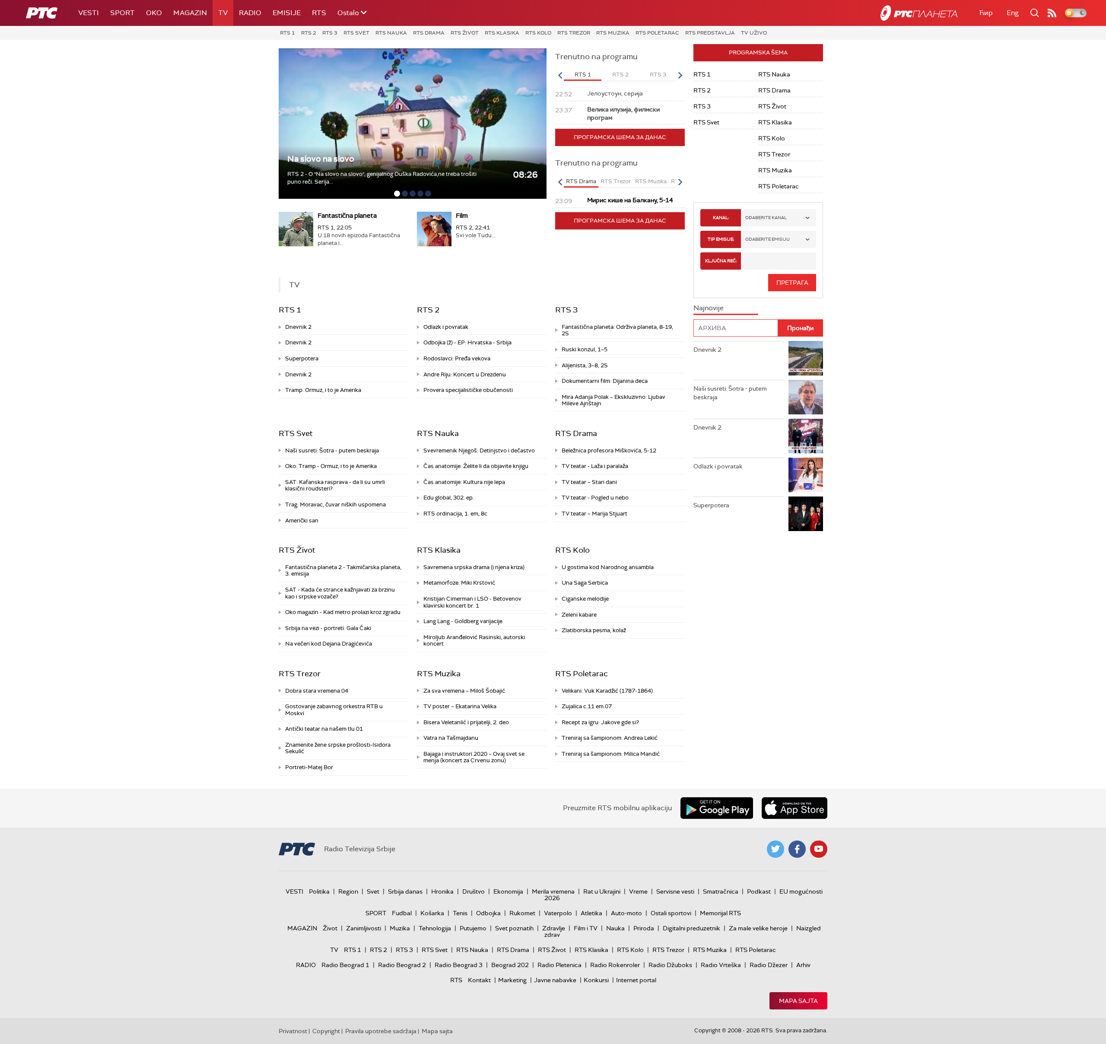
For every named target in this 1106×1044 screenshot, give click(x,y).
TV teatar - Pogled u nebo (595, 497)
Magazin (190, 12)
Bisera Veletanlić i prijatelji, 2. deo (466, 722)
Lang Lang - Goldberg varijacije (462, 621)
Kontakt (479, 980)
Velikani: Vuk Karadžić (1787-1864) (607, 690)
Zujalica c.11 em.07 (587, 706)
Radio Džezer (769, 965)
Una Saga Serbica (585, 582)
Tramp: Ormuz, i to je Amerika (323, 390)
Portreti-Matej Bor (309, 767)
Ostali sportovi (671, 913)
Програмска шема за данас (620, 137)
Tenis (460, 913)
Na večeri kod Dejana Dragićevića (328, 643)
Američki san (301, 520)
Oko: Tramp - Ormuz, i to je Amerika (331, 466)
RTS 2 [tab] (620, 74)
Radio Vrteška (721, 965)
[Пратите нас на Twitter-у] (775, 849)
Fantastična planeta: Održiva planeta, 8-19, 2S (617, 330)
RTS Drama (429, 32)
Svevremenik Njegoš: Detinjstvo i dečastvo (479, 450)
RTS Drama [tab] (581, 181)
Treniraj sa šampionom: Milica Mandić (611, 754)
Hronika (442, 891)
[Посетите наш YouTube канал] (818, 849)
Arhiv (803, 965)
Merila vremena (553, 891)
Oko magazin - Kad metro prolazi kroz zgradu (342, 612)
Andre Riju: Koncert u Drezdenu (464, 374)
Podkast (759, 891)
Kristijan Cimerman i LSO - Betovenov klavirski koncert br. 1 (472, 602)
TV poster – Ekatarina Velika (459, 706)
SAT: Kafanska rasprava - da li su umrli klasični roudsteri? (335, 485)
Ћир (986, 12)
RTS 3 (329, 32)
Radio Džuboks (670, 965)
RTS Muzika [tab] (651, 181)
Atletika (591, 913)
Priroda (643, 928)
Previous (560, 75)
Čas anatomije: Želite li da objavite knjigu (475, 466)
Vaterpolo (558, 913)
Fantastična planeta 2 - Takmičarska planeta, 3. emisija (343, 570)
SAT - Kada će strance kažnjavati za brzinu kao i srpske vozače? (340, 593)
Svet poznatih (514, 928)
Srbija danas (405, 891)
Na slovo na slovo (320, 158)
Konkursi (596, 980)
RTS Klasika (502, 32)
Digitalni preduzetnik (691, 928)
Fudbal (402, 913)
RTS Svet (356, 32)
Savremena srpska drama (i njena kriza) (473, 567)
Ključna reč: (721, 261)
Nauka (615, 928)
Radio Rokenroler (615, 965)
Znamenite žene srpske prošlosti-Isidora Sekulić (338, 748)
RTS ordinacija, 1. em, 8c (455, 513)
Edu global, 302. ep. (448, 497)
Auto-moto (626, 913)
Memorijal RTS (720, 913)
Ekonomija (508, 891)
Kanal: (721, 217)
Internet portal (636, 980)
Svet (373, 891)
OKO (154, 12)
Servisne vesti (675, 891)
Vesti (88, 12)
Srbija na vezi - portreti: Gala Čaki (328, 628)
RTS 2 (308, 32)
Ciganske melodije (585, 598)
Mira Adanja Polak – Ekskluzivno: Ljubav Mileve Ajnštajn (613, 400)
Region (348, 891)
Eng (1013, 12)
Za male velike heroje (758, 928)
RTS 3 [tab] (658, 74)
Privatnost (293, 1031)
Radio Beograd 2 (402, 965)
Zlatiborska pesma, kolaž (594, 630)
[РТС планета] (919, 13)
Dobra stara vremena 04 (316, 690)
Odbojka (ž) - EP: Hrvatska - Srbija (467, 342)
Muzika (400, 928)
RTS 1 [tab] (583, 74)
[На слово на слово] (413, 123)
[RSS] (1052, 13)
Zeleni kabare (579, 614)
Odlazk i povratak (445, 327)
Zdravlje (553, 928)
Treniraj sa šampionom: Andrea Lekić (610, 738)
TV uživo (754, 32)
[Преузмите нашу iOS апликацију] (794, 808)
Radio (250, 12)
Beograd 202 (510, 965)
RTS (319, 12)
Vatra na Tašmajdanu (450, 738)
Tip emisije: (721, 239)
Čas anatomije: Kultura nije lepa (464, 482)
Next (680, 75)
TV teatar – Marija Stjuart (594, 513)
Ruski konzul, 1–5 (584, 349)
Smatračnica (720, 891)
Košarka (432, 913)
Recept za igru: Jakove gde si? (600, 722)
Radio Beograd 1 (345, 965)
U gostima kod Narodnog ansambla (608, 567)
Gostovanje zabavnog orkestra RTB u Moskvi (334, 710)
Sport (122, 12)
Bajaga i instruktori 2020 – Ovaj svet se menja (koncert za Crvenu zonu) (473, 757)
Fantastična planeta (347, 215)
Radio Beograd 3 (459, 965)
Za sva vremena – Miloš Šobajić (464, 690)
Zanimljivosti (363, 928)
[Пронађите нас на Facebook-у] (797, 849)
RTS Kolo (538, 32)
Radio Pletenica (559, 965)
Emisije (287, 12)
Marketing (512, 980)
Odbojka (488, 913)
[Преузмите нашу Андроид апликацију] (716, 808)
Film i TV (585, 928)
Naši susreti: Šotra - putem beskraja (332, 450)
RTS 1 (287, 32)
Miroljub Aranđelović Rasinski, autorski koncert (474, 640)
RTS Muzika (612, 32)
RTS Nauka (391, 32)
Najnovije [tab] (708, 307)
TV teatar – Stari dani (589, 482)
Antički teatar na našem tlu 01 (324, 728)
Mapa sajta (798, 1001)
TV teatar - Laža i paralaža (595, 466)
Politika (319, 891)
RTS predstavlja (710, 32)
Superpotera (301, 358)
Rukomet (522, 913)
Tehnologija (435, 928)
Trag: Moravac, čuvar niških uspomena (335, 504)
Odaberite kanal (766, 217)
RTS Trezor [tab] (616, 181)
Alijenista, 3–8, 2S (585, 365)
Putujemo (473, 928)
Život (330, 928)
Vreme (638, 891)
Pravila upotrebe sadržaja (380, 1031)
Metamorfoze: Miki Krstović (459, 582)
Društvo (473, 891)
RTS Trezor (573, 32)
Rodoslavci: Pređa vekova (456, 358)
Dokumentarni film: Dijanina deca (605, 381)
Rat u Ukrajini (601, 891)
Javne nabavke (555, 980)
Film (462, 215)
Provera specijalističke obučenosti (468, 390)
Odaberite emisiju (767, 239)
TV (223, 12)
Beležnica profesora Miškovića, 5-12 (609, 450)
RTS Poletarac (657, 32)
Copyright (326, 1031)
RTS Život (465, 32)
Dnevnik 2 (298, 327)
